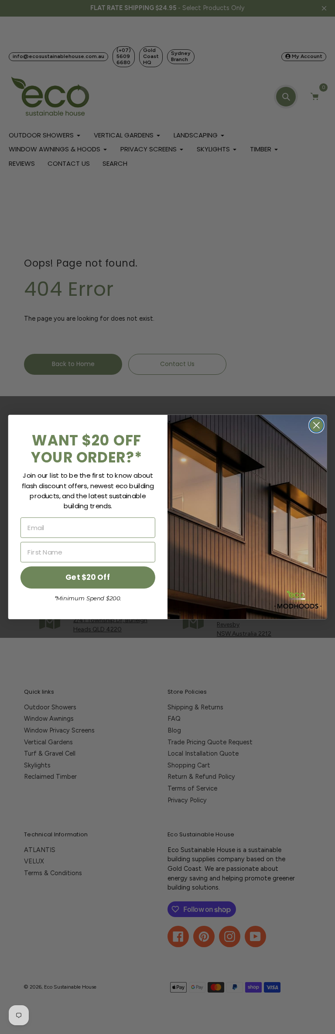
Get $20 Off (87, 577)
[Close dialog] (316, 425)
